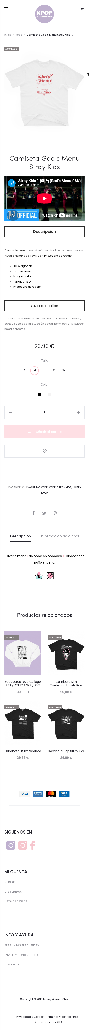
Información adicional (59, 536)
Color (45, 384)
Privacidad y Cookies (30, 1017)
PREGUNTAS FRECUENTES (21, 945)
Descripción (20, 536)
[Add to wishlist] (44, 451)
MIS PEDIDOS (13, 892)
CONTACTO (12, 964)
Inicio (7, 35)
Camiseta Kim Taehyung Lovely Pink (66, 683)
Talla (44, 360)
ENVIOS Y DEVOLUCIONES (21, 955)
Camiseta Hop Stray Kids (66, 751)
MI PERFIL (10, 882)
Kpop (19, 35)
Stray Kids (64, 487)
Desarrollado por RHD (48, 1022)
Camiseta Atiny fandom (23, 751)
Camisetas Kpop (37, 487)
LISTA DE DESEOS (15, 901)
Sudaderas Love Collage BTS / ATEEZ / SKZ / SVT (23, 683)
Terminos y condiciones (62, 1017)
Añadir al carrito (48, 432)
